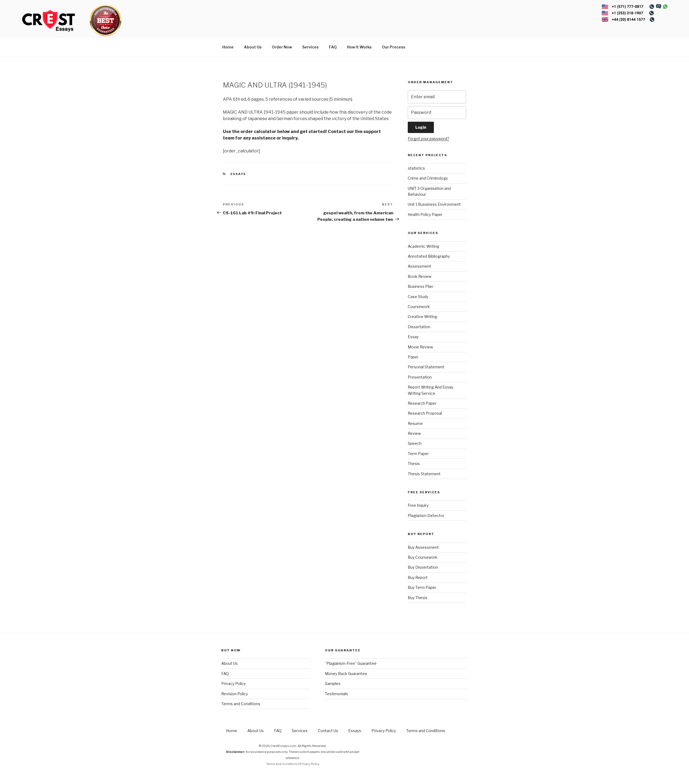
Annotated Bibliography (429, 256)
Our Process (393, 47)
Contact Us (328, 730)
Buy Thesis (417, 597)
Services (310, 47)
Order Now (282, 47)
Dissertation (419, 326)
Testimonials (336, 693)
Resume (415, 423)
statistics (416, 168)
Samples (332, 683)
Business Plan (420, 286)
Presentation (420, 377)
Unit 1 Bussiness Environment (434, 204)
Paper (413, 357)
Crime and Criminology (428, 178)
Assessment (419, 266)
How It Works (359, 47)
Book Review (419, 276)
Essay (413, 336)
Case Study (418, 296)
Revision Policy (234, 693)
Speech (414, 443)
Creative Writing (422, 316)
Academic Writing (423, 246)
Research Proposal (425, 413)
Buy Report (418, 577)
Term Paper (418, 453)
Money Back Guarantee (346, 673)
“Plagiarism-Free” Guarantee (351, 663)
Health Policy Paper (425, 214)
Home (228, 47)
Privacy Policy (233, 683)
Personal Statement (426, 367)
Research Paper (422, 403)
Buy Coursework (422, 557)
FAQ (333, 47)
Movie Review (420, 347)
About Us (253, 47)
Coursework (419, 306)
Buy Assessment (423, 547)
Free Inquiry (418, 505)
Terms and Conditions (240, 703)
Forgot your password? (428, 138)
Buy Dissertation (423, 567)
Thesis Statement (424, 473)
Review (414, 433)
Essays (238, 174)
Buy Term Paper (422, 587)
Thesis (414, 463)
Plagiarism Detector (426, 515)
